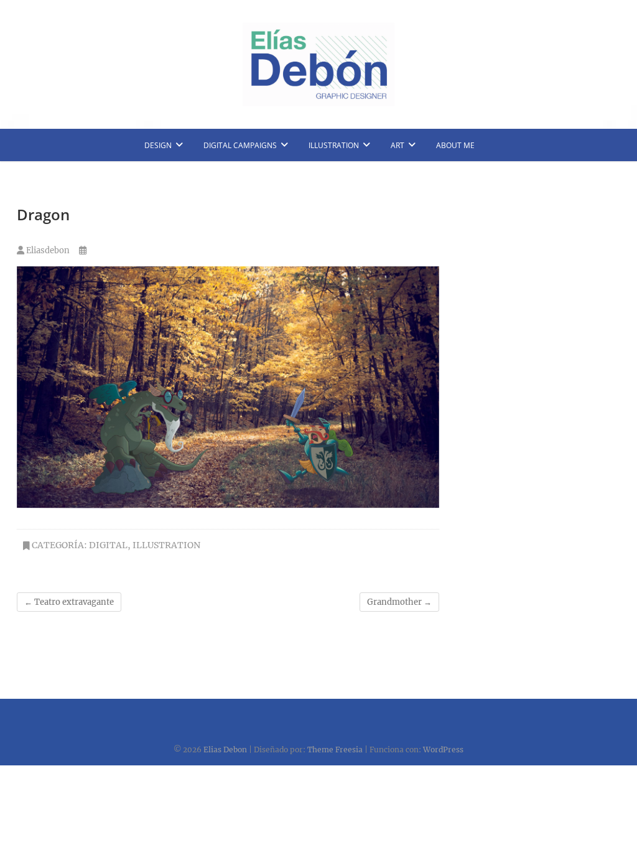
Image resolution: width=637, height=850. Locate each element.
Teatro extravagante (69, 602)
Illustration (334, 145)
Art (397, 145)
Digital (108, 545)
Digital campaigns (240, 145)
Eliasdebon (47, 250)
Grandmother (399, 602)
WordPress (443, 749)
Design (158, 145)
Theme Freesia (335, 749)
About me (455, 145)
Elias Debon (225, 749)
